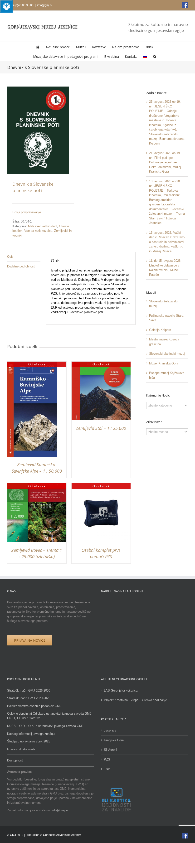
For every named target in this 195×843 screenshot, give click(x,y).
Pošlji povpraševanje (26, 212)
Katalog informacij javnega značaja (31, 734)
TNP (107, 769)
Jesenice (110, 730)
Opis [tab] (10, 256)
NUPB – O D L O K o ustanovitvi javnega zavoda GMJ (45, 726)
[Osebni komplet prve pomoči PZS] (101, 485)
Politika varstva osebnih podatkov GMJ (34, 706)
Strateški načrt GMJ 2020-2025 (28, 698)
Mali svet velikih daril (42, 226)
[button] (154, 56)
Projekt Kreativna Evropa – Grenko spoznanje (135, 700)
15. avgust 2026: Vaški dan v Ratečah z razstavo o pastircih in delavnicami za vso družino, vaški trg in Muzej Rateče (167, 242)
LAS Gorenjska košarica (120, 690)
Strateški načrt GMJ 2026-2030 (28, 690)
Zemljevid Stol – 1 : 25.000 (101, 428)
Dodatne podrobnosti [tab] (21, 266)
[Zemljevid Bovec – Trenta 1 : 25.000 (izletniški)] (36, 485)
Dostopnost (15, 760)
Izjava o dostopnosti (21, 749)
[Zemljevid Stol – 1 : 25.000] (101, 364)
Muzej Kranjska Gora (163, 363)
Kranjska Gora (114, 740)
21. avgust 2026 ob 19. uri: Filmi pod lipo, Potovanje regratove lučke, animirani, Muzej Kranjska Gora (165, 162)
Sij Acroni (110, 749)
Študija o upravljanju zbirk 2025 (28, 741)
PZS (107, 759)
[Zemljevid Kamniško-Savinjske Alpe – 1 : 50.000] (32, 364)
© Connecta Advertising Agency (60, 835)
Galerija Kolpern (160, 330)
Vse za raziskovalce (38, 231)
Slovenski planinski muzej (167, 353)
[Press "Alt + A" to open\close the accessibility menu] (6, 6)
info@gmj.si (44, 5)
